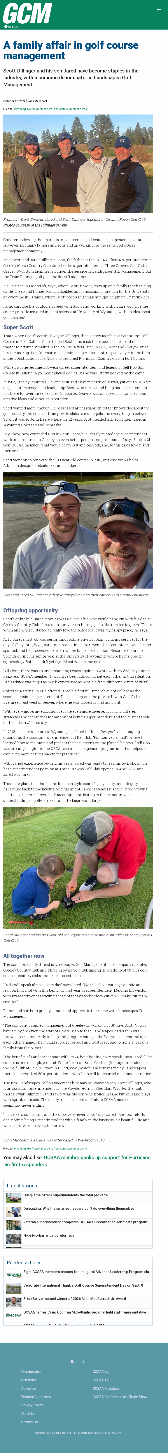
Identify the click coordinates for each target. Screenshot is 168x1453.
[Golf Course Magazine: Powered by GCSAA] (27, 14)
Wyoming (20, 109)
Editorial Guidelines (36, 1397)
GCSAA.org (101, 1372)
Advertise (28, 1388)
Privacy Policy (32, 1405)
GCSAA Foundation (107, 1388)
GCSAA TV (101, 1380)
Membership (31, 1372)
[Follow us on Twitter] (83, 1361)
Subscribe (29, 1380)
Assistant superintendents (70, 109)
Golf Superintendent (39, 109)
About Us (28, 1414)
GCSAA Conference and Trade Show (120, 1397)
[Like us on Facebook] (73, 1361)
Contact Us (29, 1422)
